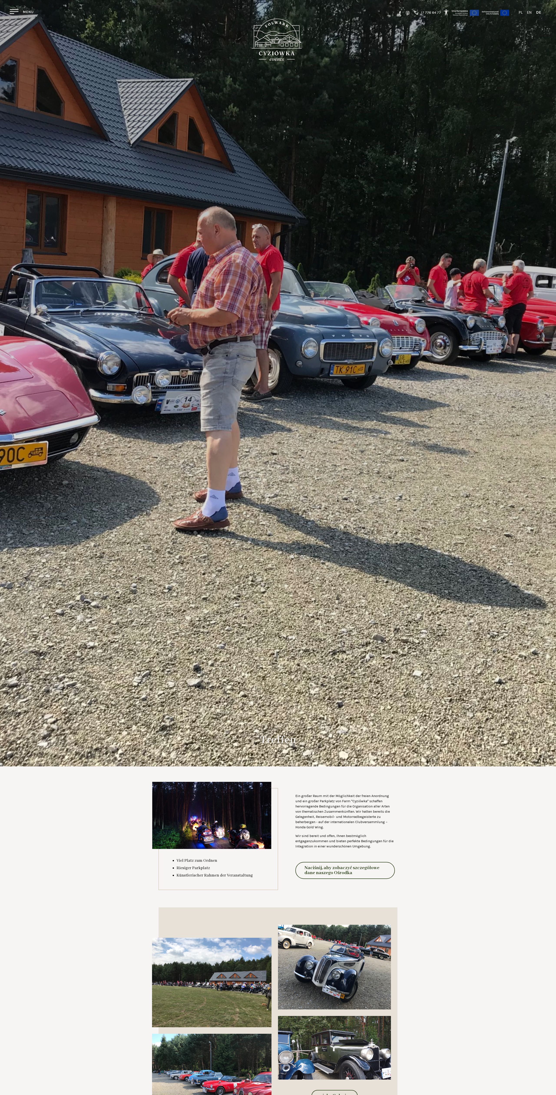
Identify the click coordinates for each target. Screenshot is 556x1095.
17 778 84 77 (431, 12)
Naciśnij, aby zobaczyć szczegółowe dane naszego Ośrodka (341, 870)
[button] (554, 35)
